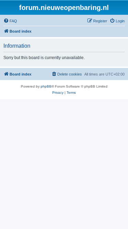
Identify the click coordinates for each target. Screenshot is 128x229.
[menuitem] (10, 21)
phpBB (46, 86)
